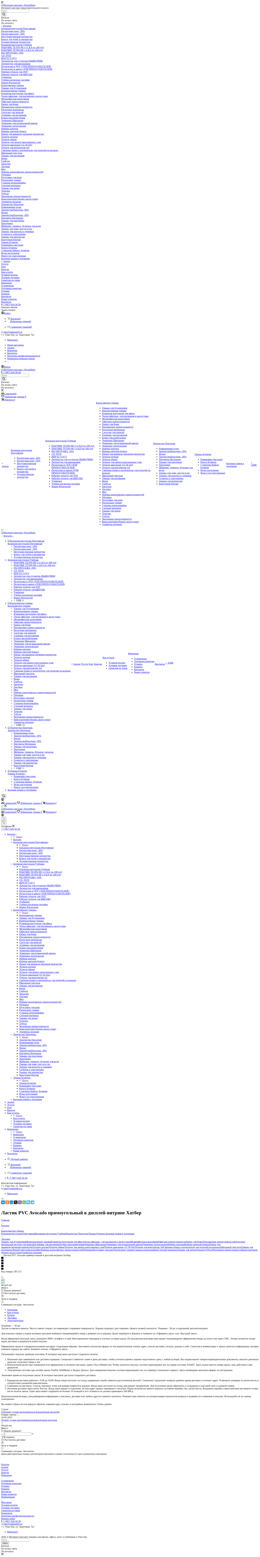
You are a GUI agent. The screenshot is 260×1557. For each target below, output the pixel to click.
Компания (18, 1134)
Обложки (88, 1250)
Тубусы (208, 1250)
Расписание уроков (123, 1250)
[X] (15, 1202)
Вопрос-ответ (8, 1518)
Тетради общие (57, 1247)
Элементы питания (32, 1252)
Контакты (6, 1491)
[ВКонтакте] (3, 1202)
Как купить (19, 1118)
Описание (12, 1309)
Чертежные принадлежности (227, 1250)
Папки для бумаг (194, 1241)
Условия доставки (10, 1507)
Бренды (5, 1472)
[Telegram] (32, 1202)
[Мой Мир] (11, 1202)
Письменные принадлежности (218, 1241)
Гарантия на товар (10, 1510)
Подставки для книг (103, 1250)
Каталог (17, 839)
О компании (7, 1480)
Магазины (6, 1502)
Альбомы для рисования (47, 1244)
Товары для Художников (13, 1241)
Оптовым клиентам (11, 1483)
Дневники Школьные (95, 1244)
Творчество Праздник (30, 1040)
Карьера (5, 1489)
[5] (130, 1269)
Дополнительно (15, 1320)
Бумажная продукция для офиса (67, 1241)
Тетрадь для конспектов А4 (149, 1247)
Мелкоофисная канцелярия (144, 1241)
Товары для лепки (186, 1250)
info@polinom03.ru (12, 332)
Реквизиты (6, 1513)
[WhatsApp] (24, 1202)
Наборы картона (175, 1244)
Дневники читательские (155, 1244)
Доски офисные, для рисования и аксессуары (107, 1241)
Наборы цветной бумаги (196, 1244)
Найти (5, 1543)
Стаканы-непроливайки (145, 1250)
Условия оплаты (9, 1505)
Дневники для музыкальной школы (124, 1244)
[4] (130, 1266)
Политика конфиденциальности (17, 1516)
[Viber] (20, 1202)
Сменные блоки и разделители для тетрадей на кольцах (191, 1247)
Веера (16, 1250)
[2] (130, 1260)
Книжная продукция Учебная (34, 869)
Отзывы (5, 1486)
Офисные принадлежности (172, 1241)
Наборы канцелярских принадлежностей (62, 1250)
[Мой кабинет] (2, 800)
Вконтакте (12, 340)
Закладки (32, 1250)
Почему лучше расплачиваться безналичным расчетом (29, 1420)
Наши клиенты (9, 1494)
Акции (4, 1467)
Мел (39, 1250)
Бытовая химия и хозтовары (120, 1233)
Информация (8, 1497)
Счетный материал (167, 1250)
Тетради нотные (40, 1247)
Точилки (200, 1250)
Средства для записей (23, 1244)
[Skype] (28, 1202)
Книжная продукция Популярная (36, 847)
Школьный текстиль (230, 1247)
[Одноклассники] (7, 1202)
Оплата (11, 1315)
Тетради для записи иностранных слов (84, 1247)
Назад (19, 837)
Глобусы (23, 1250)
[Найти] (3, 14)
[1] (130, 1258)
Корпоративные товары (38, 1241)
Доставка (12, 1318)
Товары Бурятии (27, 1083)
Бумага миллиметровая (72, 1244)
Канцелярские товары (30, 915)
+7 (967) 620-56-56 (11, 304)
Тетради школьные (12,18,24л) (119, 1247)
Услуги (4, 1470)
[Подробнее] (2, 1423)
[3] (130, 1263)
